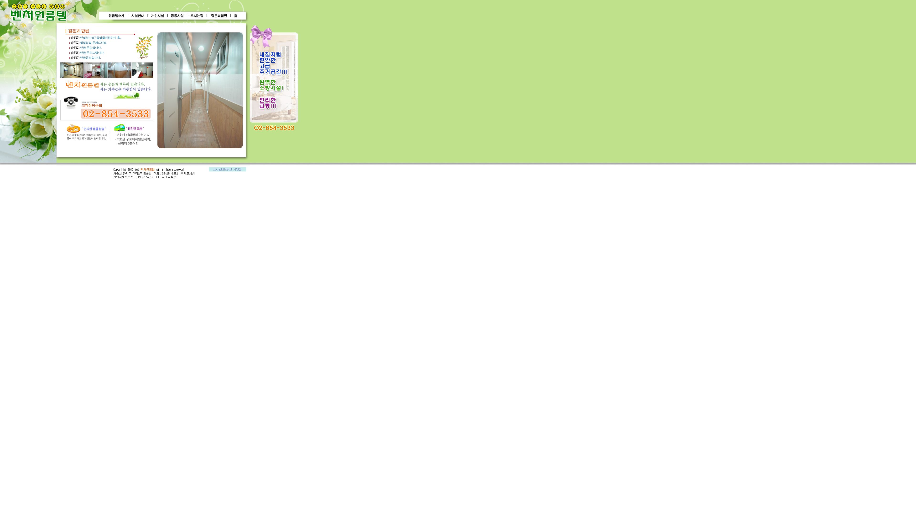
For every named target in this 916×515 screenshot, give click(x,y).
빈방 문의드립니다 (92, 52)
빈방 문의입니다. (91, 47)
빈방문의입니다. (90, 57)
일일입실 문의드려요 (93, 42)
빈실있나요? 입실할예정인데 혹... (101, 37)
